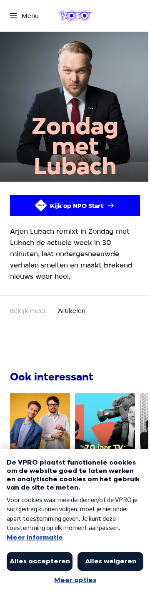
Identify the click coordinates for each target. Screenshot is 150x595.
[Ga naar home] (75, 16)
